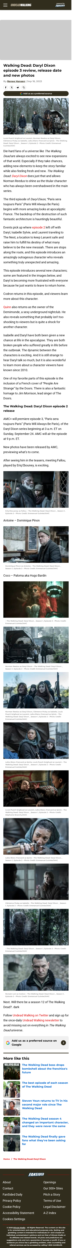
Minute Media (19, 1228)
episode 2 (38, 227)
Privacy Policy (12, 1200)
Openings (49, 1182)
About (7, 1182)
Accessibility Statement (18, 1213)
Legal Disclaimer (54, 1207)
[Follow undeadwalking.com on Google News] (63, 1042)
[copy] (23, 87)
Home (6, 1159)
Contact (8, 1188)
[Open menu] (5, 5)
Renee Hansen (16, 81)
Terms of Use (52, 1200)
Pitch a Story (51, 1194)
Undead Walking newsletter (41, 1020)
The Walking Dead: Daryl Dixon (29, 1159)
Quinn (7, 307)
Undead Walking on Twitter (30, 1015)
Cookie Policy (11, 1207)
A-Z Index (49, 1213)
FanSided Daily (12, 1194)
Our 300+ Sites (53, 1188)
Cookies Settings (14, 1219)
